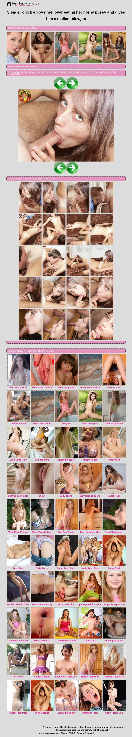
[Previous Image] (60, 89)
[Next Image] (72, 89)
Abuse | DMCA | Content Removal (77, 733)
